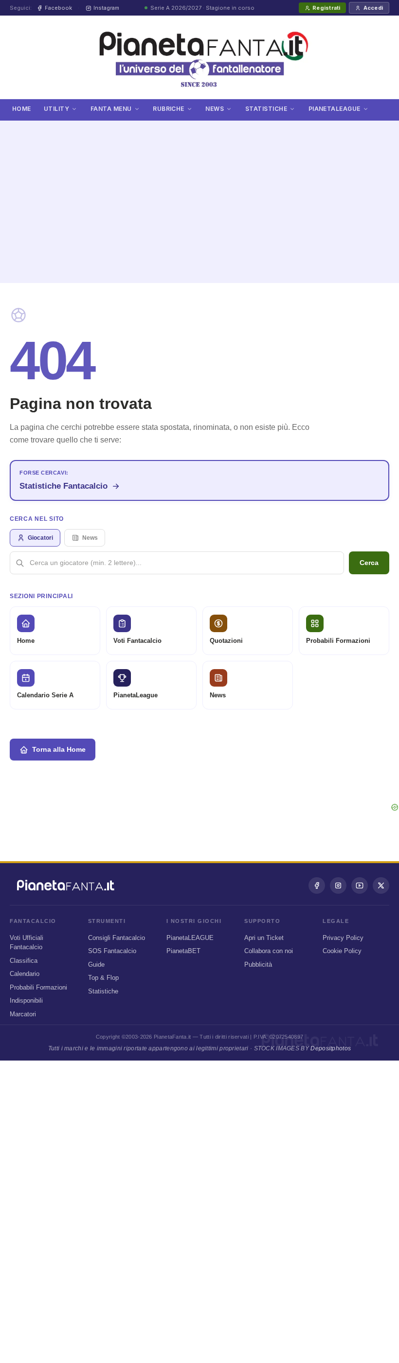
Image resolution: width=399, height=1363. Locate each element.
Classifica (23, 960)
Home (21, 108)
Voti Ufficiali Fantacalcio (26, 942)
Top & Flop (103, 977)
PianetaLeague (334, 108)
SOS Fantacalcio (112, 951)
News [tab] (90, 537)
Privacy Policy (343, 937)
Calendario (24, 973)
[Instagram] (338, 885)
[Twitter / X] (381, 885)
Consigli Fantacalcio (116, 937)
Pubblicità (258, 964)
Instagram (106, 7)
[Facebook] (316, 885)
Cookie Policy (342, 951)
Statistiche (266, 108)
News (214, 108)
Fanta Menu (111, 108)
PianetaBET (183, 951)
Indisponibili (26, 1000)
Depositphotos (330, 1048)
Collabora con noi (268, 951)
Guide (96, 964)
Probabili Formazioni (38, 987)
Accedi (373, 7)
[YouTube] (359, 885)
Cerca (369, 562)
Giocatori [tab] (40, 537)
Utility (56, 108)
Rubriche (168, 108)
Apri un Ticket (264, 937)
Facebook (58, 7)
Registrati (326, 7)
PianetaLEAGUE (190, 937)
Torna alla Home (59, 749)
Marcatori (23, 1014)
